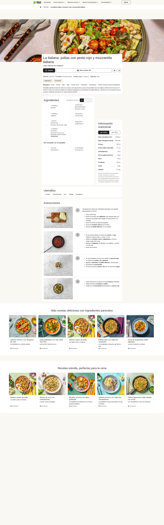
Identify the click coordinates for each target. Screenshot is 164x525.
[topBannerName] (82, 14)
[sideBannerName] (109, 107)
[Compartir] (119, 70)
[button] (82, 100)
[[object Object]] (114, 70)
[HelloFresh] (37, 2)
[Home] (41, 7)
